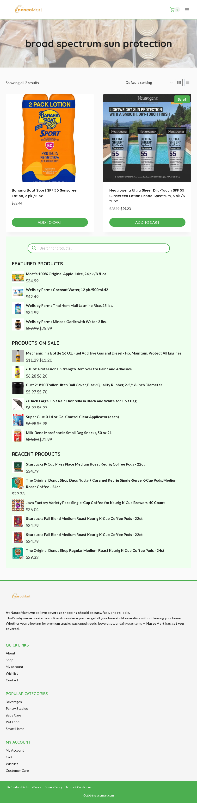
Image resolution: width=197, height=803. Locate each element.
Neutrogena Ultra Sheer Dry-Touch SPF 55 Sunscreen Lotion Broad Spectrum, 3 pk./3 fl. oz (147, 195)
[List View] (187, 82)
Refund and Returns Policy (24, 787)
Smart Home (15, 729)
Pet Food (12, 722)
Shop (9, 660)
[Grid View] (179, 82)
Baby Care (13, 715)
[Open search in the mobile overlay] (99, 248)
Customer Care (17, 770)
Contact (12, 680)
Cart (9, 757)
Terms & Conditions (78, 787)
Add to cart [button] (50, 222)
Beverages (14, 702)
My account (14, 667)
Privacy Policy (53, 787)
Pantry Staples (17, 708)
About (10, 653)
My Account (15, 750)
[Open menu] (186, 9)
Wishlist (12, 673)
